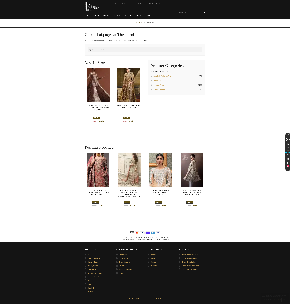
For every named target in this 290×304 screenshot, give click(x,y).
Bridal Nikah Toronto (189, 258)
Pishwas (131, 3)
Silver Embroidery (125, 269)
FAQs (90, 280)
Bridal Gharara (124, 262)
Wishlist (90, 292)
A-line (121, 273)
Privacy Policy (93, 266)
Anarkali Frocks (155, 3)
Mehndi (139, 15)
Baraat (117, 15)
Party (150, 15)
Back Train (141, 3)
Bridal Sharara (124, 258)
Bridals (107, 15)
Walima (128, 15)
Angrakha (115, 3)
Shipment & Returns (95, 273)
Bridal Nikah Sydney (189, 262)
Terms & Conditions (95, 277)
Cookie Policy (92, 269)
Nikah (96, 15)
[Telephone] (287, 143)
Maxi (123, 3)
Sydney (153, 258)
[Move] (287, 134)
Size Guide (91, 288)
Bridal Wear (158, 80)
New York (154, 266)
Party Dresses (159, 89)
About (90, 254)
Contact (90, 284)
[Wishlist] (287, 155)
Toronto (153, 254)
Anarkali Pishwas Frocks (163, 76)
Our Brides (123, 254)
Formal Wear (158, 85)
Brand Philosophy (94, 262)
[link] (288, 139)
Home (87, 15)
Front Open (123, 266)
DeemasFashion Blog (189, 269)
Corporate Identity (94, 258)
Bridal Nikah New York (190, 254)
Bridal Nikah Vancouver (190, 266)
